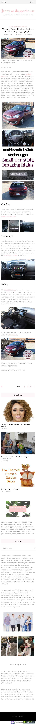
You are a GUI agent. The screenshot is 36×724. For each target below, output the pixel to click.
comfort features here (8, 216)
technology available (10, 255)
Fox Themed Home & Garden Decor (11, 489)
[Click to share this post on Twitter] (27, 387)
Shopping (23, 26)
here (13, 335)
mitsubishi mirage (9, 386)
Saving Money (14, 26)
